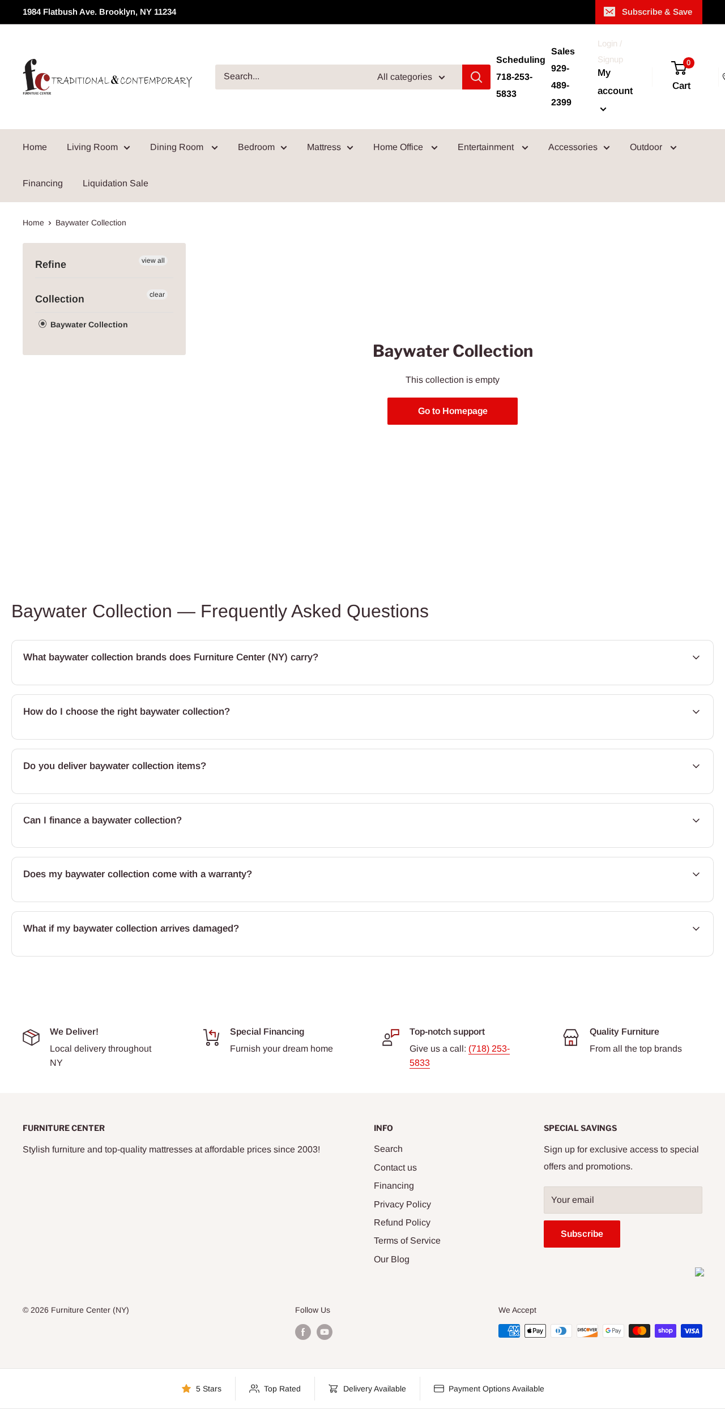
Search (388, 1149)
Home (35, 147)
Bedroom (256, 147)
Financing (43, 183)
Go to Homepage (453, 411)
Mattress (324, 147)
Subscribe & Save (657, 11)
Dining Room (178, 147)
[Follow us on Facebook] (303, 1332)
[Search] (476, 77)
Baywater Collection (88, 324)
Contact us (395, 1167)
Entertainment (487, 147)
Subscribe (582, 1234)
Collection (59, 299)
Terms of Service (407, 1240)
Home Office (399, 147)
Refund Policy (402, 1222)
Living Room (92, 147)
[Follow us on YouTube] (324, 1332)
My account (615, 81)
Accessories (573, 147)
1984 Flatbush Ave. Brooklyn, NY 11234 (99, 11)
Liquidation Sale (115, 183)
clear (157, 294)
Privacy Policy (402, 1204)
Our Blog (392, 1259)
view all (153, 260)
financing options (113, 846)
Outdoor (647, 147)
